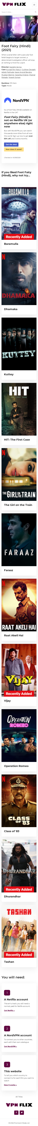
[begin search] (35, 12)
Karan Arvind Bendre (23, 72)
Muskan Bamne (8, 75)
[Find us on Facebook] (16, 1113)
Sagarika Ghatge (21, 75)
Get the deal (11, 144)
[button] (34, 5)
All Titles (19, 1097)
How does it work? (14, 149)
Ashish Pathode (8, 72)
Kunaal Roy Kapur (13, 70)
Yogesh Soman (14, 77)
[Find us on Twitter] (22, 1113)
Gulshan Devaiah (28, 70)
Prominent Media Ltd (21, 1123)
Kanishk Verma (15, 67)
